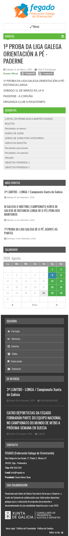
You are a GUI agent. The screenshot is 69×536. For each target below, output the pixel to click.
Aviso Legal (10, 528)
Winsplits (9, 157)
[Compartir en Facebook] (28, 73)
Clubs (14, 354)
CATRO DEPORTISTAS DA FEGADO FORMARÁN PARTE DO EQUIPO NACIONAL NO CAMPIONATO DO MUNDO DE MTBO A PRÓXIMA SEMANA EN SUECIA (34, 420)
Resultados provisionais (16, 148)
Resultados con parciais (16, 153)
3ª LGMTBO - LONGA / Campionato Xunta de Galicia (33, 192)
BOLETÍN (9, 123)
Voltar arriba (54, 532)
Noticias (15, 339)
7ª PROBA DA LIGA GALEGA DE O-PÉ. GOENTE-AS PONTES (31, 231)
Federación (16, 361)
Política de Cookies (45, 528)
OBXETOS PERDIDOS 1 (17, 162)
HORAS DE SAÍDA (14, 133)
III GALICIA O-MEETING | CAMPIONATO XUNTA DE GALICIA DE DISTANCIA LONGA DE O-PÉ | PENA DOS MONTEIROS (32, 210)
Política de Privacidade (26, 528)
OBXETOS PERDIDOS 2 (17, 167)
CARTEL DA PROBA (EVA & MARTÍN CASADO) (29, 119)
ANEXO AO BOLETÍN (15, 143)
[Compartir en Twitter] (46, 73)
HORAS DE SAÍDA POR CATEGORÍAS (24, 138)
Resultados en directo (15, 128)
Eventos (9, 36)
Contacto (16, 369)
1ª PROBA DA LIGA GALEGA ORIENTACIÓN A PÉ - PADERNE (32, 53)
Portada (15, 331)
